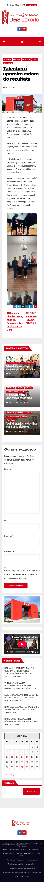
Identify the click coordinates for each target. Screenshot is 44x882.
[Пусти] (7, 652)
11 (12, 757)
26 (17, 767)
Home (5, 849)
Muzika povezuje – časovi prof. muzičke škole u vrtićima (20, 369)
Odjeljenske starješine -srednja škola (22, 868)
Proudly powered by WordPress (13, 844)
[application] (22, 644)
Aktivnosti (7, 59)
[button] (40, 42)
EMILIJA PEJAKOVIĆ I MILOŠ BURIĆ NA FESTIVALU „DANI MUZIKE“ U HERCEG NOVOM (21, 697)
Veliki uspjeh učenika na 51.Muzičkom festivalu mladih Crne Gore (21, 428)
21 (27, 762)
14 (27, 757)
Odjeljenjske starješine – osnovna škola (22, 864)
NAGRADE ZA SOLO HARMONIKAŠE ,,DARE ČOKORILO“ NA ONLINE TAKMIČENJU (21, 709)
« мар (7, 775)
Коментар (9, 469)
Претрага (9, 783)
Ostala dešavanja (13, 416)
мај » (13, 775)
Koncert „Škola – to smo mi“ (31, 849)
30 (37, 767)
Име (6, 521)
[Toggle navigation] (22, 41)
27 (22, 767)
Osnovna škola (30, 363)
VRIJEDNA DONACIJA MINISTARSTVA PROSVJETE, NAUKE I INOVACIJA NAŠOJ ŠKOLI (20, 685)
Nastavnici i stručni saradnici (27, 860)
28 (27, 767)
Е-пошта (8, 536)
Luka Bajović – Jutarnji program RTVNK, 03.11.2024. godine (22, 855)
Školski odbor (36, 872)
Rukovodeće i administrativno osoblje (16, 872)
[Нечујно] (32, 652)
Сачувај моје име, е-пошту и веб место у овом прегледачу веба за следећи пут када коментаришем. (22, 574)
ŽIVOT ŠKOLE (8, 63)
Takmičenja (26, 59)
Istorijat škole (14, 849)
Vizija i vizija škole (22, 877)
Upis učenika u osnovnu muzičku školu (19, 398)
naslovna (10, 363)
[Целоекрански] (36, 652)
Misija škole (11, 860)
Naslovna (16, 59)
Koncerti (19, 413)
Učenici (34, 59)
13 (22, 757)
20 (22, 762)
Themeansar (21, 846)
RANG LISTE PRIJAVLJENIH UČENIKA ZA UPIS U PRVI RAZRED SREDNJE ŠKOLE (21, 721)
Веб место (9, 551)
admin (25, 374)
